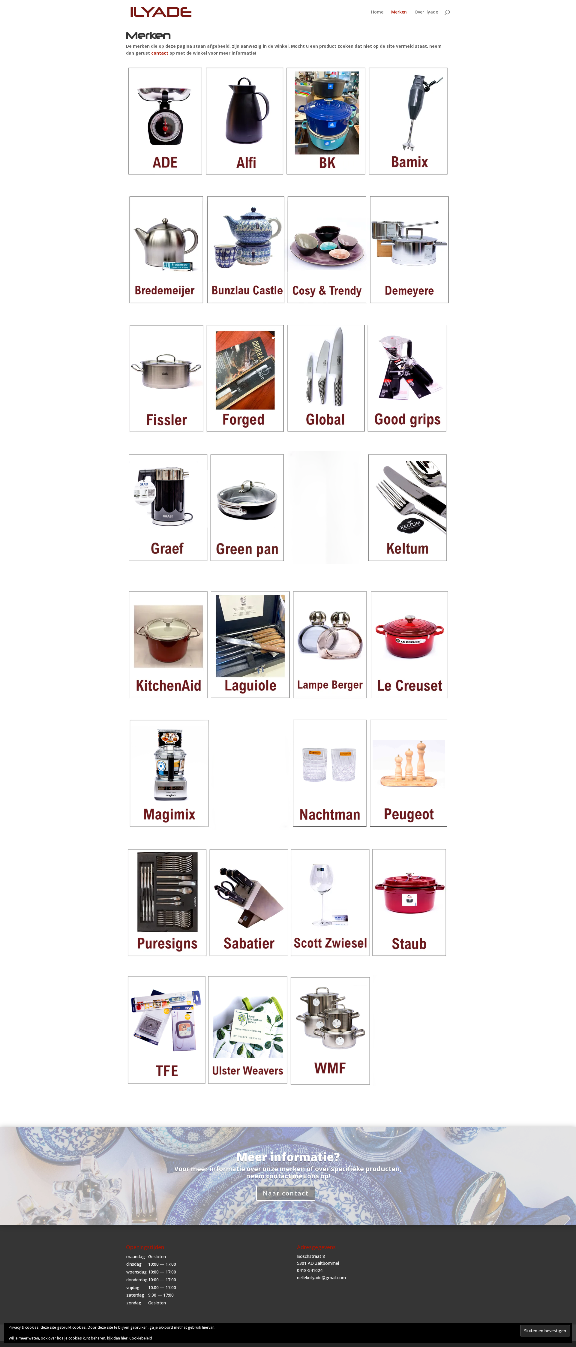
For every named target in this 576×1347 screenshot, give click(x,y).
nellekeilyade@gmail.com (321, 1277)
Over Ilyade (426, 12)
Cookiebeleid (140, 1338)
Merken (399, 12)
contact (159, 53)
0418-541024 (309, 1270)
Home (377, 12)
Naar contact (286, 1193)
